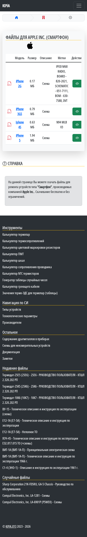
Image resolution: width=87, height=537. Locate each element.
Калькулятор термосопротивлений (23, 241)
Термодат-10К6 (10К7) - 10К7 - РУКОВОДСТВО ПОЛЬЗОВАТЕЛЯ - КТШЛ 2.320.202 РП (43, 400)
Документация (11, 352)
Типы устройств (11, 309)
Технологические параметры (19, 316)
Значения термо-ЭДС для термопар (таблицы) (30, 293)
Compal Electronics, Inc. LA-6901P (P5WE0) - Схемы (32, 502)
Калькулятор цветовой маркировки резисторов (31, 247)
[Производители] (43, 18)
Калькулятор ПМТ (13, 254)
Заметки (7, 358)
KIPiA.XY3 (11, 526)
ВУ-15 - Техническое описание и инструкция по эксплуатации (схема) (39, 411)
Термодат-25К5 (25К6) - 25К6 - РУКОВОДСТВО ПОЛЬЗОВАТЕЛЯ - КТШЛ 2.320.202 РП (43, 388)
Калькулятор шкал (13, 260)
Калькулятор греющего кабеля (20, 286)
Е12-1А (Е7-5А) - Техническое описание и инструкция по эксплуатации (36, 423)
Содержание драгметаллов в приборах (25, 339)
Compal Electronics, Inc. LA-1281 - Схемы (26, 495)
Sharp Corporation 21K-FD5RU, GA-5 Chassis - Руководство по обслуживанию (37, 486)
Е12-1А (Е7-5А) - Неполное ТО (19, 432)
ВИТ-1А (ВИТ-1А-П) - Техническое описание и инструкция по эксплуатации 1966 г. (38, 458)
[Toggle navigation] (79, 6)
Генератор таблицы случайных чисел (24, 280)
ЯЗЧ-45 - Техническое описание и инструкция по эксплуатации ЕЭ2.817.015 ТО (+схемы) (40, 441)
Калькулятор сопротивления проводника (27, 267)
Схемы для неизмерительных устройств (26, 345)
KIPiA (6, 5)
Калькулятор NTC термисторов (20, 273)
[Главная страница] (16, 18)
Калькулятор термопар (16, 234)
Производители (11, 322)
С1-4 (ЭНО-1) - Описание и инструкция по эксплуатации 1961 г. (40, 467)
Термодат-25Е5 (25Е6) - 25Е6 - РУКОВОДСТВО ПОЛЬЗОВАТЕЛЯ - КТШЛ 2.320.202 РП (43, 377)
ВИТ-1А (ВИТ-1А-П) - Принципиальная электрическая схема (38, 450)
